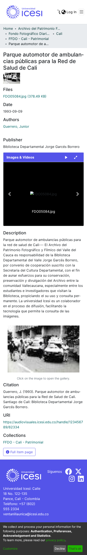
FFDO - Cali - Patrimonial (29, 39)
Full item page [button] (21, 452)
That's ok (75, 548)
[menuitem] (63, 11)
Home (8, 28)
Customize (10, 548)
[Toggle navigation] (81, 12)
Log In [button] (72, 12)
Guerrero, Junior (16, 126)
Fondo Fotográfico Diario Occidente (30, 33)
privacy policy (55, 540)
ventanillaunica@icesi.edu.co (26, 514)
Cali (59, 33)
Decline (60, 548)
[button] (9, 194)
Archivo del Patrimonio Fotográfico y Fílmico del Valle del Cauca (39, 28)
